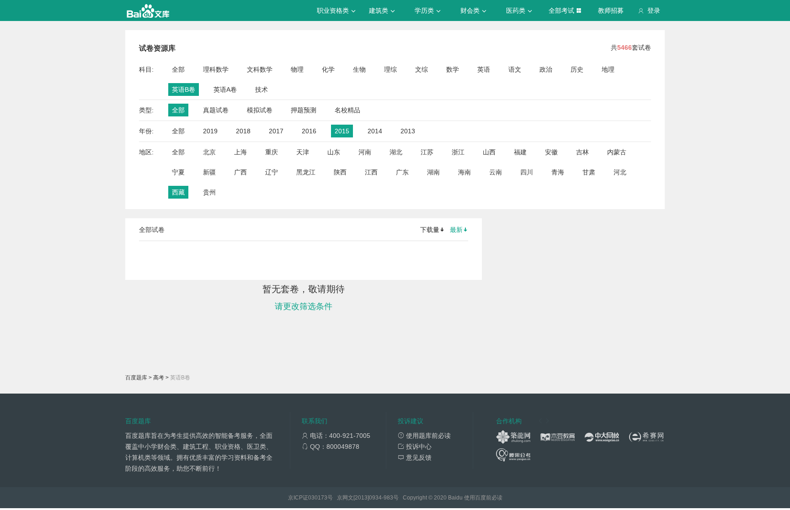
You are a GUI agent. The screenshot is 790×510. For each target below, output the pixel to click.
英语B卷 (183, 89)
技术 (261, 89)
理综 (390, 69)
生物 (359, 69)
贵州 (209, 192)
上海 (240, 152)
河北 (620, 172)
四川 (526, 172)
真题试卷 (216, 110)
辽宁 (271, 172)
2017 (276, 131)
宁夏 (178, 172)
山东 (333, 152)
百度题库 (136, 377)
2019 (210, 131)
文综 (421, 69)
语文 (514, 69)
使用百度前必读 (483, 497)
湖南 (433, 172)
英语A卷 (225, 89)
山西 (489, 152)
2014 (375, 131)
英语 (483, 69)
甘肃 (588, 172)
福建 (520, 152)
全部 (178, 69)
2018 (243, 131)
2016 (309, 131)
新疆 (209, 172)
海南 (464, 172)
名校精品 (347, 110)
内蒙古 (616, 152)
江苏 (427, 152)
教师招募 (611, 10)
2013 (407, 131)
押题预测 (303, 110)
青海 (557, 172)
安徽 (551, 152)
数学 (452, 69)
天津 (302, 152)
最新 (456, 229)
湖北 (396, 152)
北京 (209, 152)
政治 (545, 69)
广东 (402, 172)
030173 (317, 497)
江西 (371, 172)
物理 (297, 69)
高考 (158, 377)
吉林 (582, 152)
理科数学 (216, 69)
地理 (608, 69)
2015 (342, 131)
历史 (577, 69)
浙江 (458, 152)
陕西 (340, 172)
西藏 (178, 192)
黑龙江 (305, 172)
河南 (364, 152)
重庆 (271, 152)
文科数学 (259, 69)
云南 (495, 172)
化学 (328, 69)
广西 (240, 172)
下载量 (429, 229)
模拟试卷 (259, 110)
